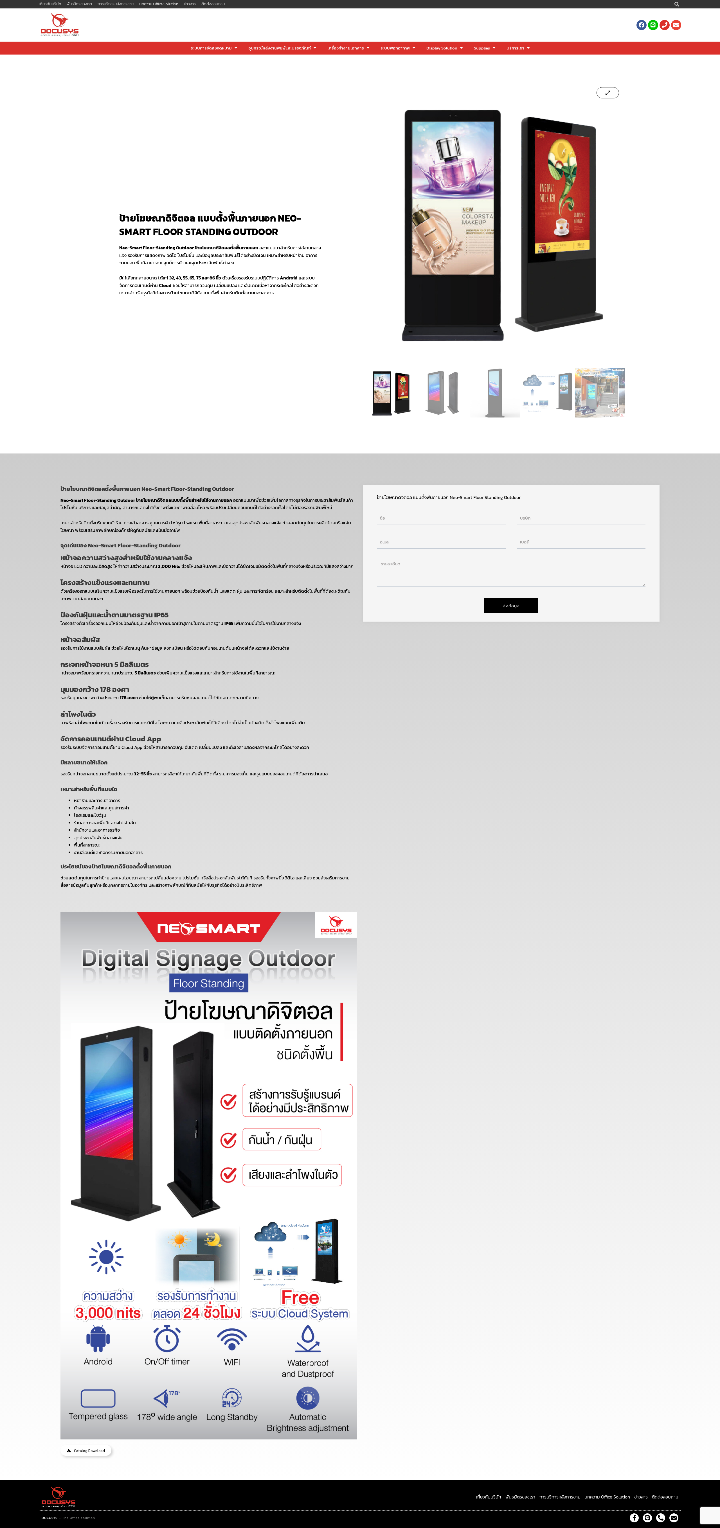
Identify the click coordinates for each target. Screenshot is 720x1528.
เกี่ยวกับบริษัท (50, 4)
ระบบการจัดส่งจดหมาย (211, 48)
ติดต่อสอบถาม (213, 4)
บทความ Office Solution (158, 4)
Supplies (482, 48)
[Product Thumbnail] (608, 92)
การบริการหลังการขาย (116, 4)
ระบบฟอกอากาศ (395, 48)
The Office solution (78, 1517)
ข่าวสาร (190, 4)
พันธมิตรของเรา (79, 4)
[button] (677, 4)
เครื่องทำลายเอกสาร (345, 48)
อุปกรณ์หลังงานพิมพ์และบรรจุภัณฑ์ (279, 48)
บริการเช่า (515, 48)
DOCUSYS (50, 1517)
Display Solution (441, 48)
